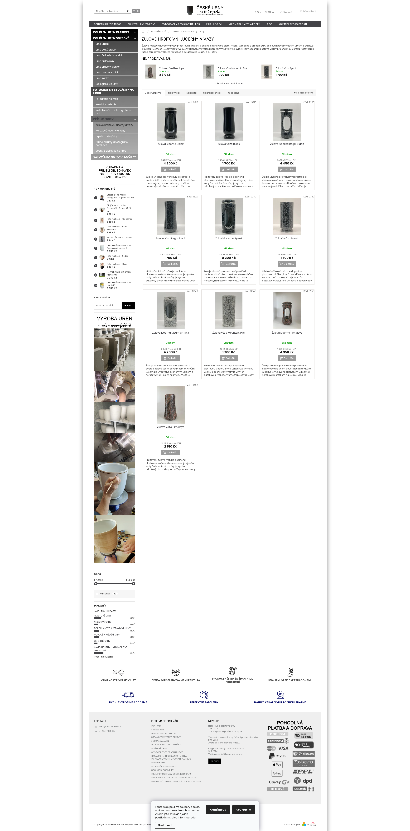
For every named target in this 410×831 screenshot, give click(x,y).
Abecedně (233, 92)
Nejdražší (192, 92)
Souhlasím (243, 810)
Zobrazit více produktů (227, 83)
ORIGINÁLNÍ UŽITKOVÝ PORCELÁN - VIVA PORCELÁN (176, 781)
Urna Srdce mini (105, 61)
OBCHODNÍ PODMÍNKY (162, 770)
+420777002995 (107, 731)
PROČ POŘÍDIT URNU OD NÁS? (166, 744)
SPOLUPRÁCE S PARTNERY (163, 766)
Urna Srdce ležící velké (109, 55)
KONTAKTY (156, 725)
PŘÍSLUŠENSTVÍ (104, 119)
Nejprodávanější (212, 92)
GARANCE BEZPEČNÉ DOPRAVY (166, 737)
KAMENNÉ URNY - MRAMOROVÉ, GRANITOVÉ (111, 649)
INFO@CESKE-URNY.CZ (110, 726)
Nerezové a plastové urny (221, 725)
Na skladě (108, 593)
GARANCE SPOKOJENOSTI (163, 733)
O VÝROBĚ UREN (159, 748)
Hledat (128, 11)
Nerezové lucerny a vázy (110, 130)
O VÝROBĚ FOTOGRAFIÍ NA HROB (167, 752)
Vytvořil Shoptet (292, 824)
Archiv (215, 761)
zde (193, 817)
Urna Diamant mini (107, 72)
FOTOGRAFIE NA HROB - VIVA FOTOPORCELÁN (173, 777)
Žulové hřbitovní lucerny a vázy (114, 125)
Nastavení (165, 825)
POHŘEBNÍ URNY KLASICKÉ (111, 32)
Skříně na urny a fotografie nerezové (112, 143)
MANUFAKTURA (158, 762)
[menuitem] (107, 24)
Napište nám (157, 729)
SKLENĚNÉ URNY (102, 641)
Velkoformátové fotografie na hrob (114, 111)
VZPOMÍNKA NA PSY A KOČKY (113, 157)
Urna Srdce (102, 44)
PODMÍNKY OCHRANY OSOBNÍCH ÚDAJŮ (171, 774)
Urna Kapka (102, 78)
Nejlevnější (174, 92)
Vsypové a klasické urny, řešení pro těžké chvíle (233, 737)
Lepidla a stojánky (106, 136)
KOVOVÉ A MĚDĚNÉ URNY (107, 634)
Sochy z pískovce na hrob (111, 150)
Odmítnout (218, 810)
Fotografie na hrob (107, 99)
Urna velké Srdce (106, 49)
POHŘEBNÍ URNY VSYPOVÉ (111, 38)
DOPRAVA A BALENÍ (160, 741)
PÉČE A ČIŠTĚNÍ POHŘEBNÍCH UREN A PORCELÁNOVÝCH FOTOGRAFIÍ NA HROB (171, 757)
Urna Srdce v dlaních (108, 66)
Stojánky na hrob (106, 104)
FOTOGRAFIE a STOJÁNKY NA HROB (113, 91)
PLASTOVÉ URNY (102, 615)
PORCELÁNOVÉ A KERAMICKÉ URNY (112, 628)
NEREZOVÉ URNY (102, 622)
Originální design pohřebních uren (226, 748)
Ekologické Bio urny (107, 84)
